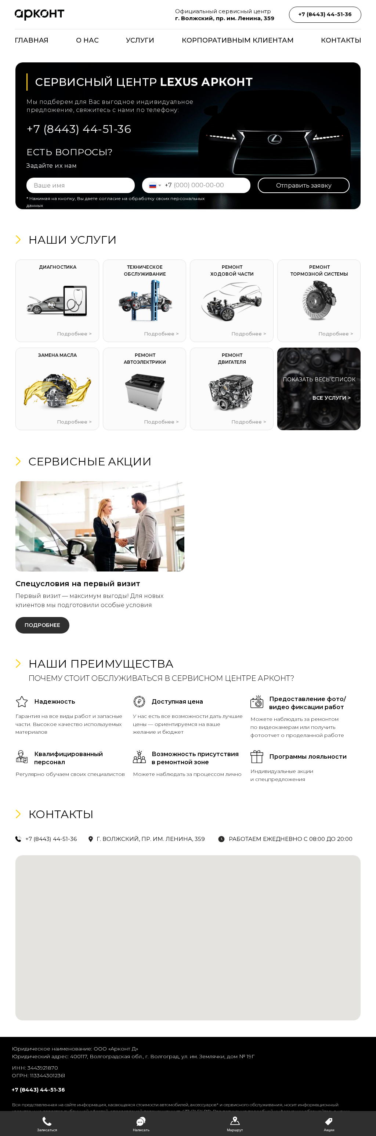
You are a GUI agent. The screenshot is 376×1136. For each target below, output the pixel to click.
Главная (31, 40)
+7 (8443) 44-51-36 (78, 129)
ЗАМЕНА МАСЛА (57, 355)
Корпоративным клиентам (238, 40)
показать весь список (319, 379)
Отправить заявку (304, 185)
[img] (231, 301)
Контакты (341, 40)
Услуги (140, 40)
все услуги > (331, 398)
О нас (87, 40)
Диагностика (57, 267)
